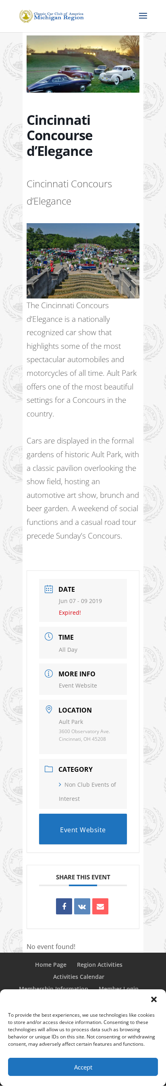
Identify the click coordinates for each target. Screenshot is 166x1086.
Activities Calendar (78, 976)
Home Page (50, 964)
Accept (83, 1067)
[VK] (82, 906)
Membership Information (53, 989)
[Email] (100, 906)
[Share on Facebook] (64, 906)
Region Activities (99, 964)
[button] (154, 999)
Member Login (119, 989)
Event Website (78, 685)
